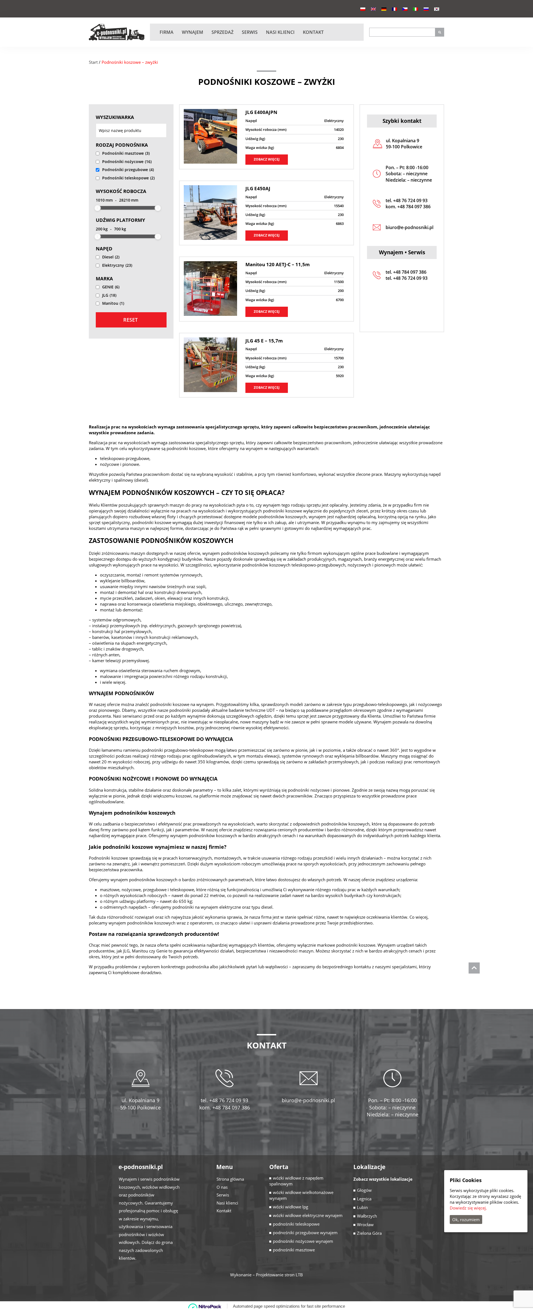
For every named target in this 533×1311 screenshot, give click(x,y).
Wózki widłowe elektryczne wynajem (308, 1215)
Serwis (250, 32)
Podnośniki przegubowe (128, 169)
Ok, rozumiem (466, 1219)
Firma (167, 32)
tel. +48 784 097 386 (406, 272)
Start (93, 62)
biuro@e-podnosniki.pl (409, 227)
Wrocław (365, 1224)
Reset (130, 319)
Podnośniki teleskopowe (128, 178)
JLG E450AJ (257, 188)
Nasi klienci (280, 32)
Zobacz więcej (267, 159)
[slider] (97, 208)
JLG (109, 295)
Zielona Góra (369, 1233)
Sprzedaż (222, 32)
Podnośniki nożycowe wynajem (303, 1241)
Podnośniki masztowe (126, 153)
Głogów (364, 1190)
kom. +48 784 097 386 (408, 207)
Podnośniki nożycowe (127, 161)
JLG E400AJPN (261, 112)
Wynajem (192, 32)
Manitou (113, 303)
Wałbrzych (367, 1216)
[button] (439, 32)
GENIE (110, 286)
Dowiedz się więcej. (468, 1208)
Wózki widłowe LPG (290, 1207)
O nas (222, 1187)
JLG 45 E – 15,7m (264, 340)
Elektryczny (117, 265)
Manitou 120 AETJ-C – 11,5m (277, 264)
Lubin (362, 1207)
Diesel (110, 257)
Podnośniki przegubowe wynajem (305, 1232)
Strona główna (230, 1179)
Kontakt (313, 32)
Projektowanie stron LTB (279, 1274)
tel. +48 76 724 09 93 (407, 200)
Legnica (364, 1198)
